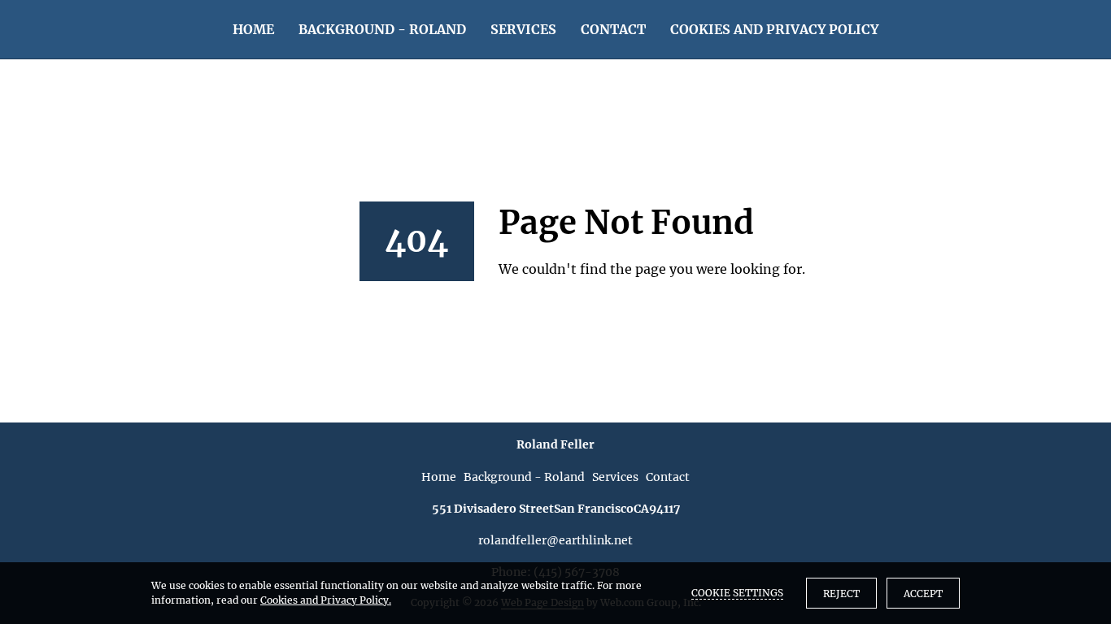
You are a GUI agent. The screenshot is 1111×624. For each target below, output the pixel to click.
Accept (923, 593)
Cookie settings (737, 593)
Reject (841, 593)
